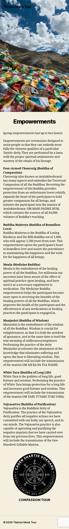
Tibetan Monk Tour (17, 6)
